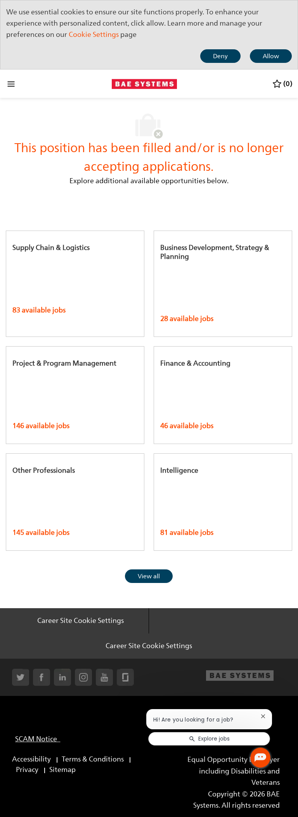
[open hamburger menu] (11, 83)
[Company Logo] (144, 83)
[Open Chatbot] (260, 758)
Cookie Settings (94, 34)
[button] (149, 576)
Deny (220, 56)
